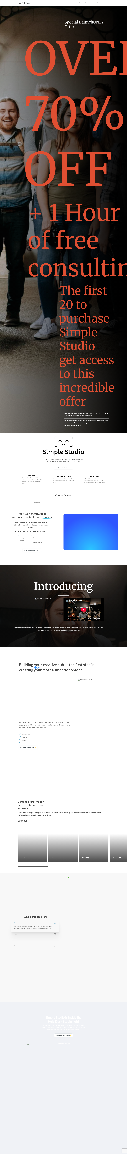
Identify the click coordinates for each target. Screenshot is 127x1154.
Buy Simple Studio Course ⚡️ (63, 467)
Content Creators (18, 940)
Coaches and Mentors (19, 922)
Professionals (17, 945)
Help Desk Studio (24, 3)
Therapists (16, 934)
